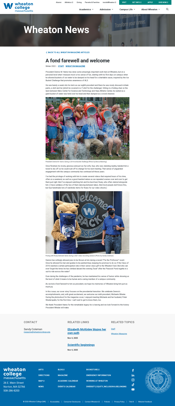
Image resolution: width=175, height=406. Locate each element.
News (41, 386)
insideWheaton (108, 2)
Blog (60, 369)
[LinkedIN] (133, 375)
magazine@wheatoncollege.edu (37, 332)
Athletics (68, 2)
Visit (124, 2)
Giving (79, 2)
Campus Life (126, 9)
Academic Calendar (68, 381)
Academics (85, 9)
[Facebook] (133, 370)
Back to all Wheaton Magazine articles (69, 52)
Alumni (58, 2)
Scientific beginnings (81, 345)
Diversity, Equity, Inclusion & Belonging (106, 386)
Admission (105, 9)
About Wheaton (149, 9)
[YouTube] (133, 389)
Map (40, 381)
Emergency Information (98, 375)
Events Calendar (66, 386)
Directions (44, 375)
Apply (150, 2)
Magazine (63, 375)
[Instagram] (133, 380)
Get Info (136, 2)
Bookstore (92, 369)
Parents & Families (92, 2)
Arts (40, 369)
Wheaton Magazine (75, 66)
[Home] (21, 7)
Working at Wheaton (97, 381)
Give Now (162, 2)
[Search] (167, 9)
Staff (61, 66)
